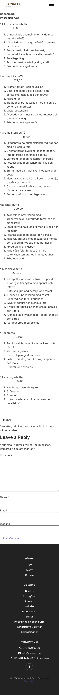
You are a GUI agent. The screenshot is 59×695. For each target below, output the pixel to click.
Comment (6, 455)
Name (4, 497)
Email (4, 510)
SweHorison (29, 681)
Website (5, 523)
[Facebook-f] (29, 666)
